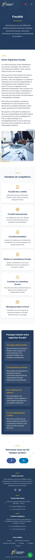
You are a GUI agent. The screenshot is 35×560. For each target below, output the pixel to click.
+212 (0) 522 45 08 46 (18, 529)
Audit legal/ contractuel (22, 540)
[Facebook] (11, 460)
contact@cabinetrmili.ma (18, 526)
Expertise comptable (9, 543)
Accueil (9, 540)
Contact (18, 546)
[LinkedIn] (23, 460)
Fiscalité (21, 543)
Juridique (30, 543)
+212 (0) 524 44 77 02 (18, 509)
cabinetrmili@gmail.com (18, 506)
